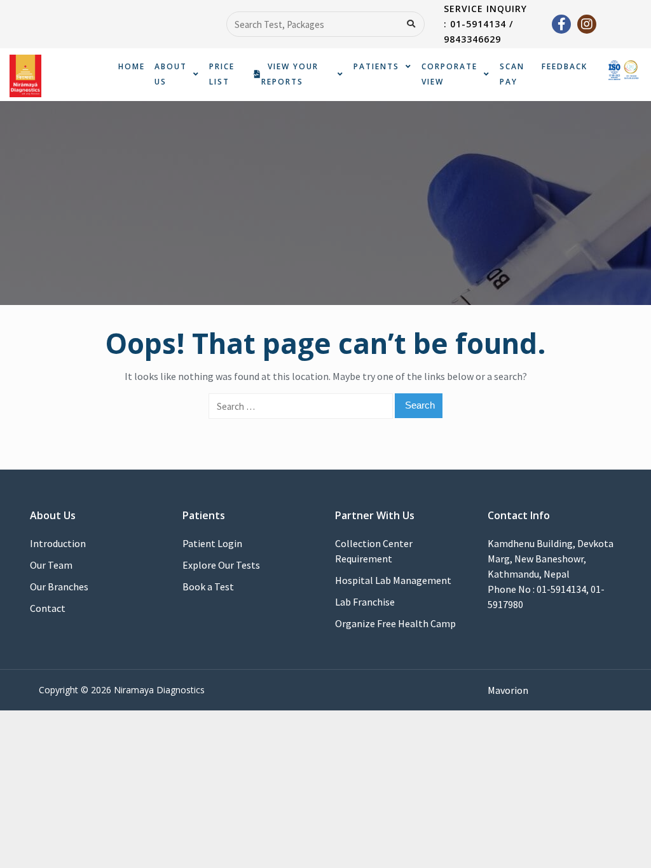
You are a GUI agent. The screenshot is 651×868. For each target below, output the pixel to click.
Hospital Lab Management (393, 580)
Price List (222, 74)
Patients (376, 66)
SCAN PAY (512, 74)
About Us (170, 74)
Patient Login (212, 543)
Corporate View (449, 74)
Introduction (58, 543)
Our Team (51, 565)
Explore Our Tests (221, 565)
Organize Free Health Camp (395, 623)
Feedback (564, 66)
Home (131, 66)
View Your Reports (290, 74)
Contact (47, 608)
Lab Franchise (365, 601)
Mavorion (508, 690)
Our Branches (59, 586)
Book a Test (208, 586)
